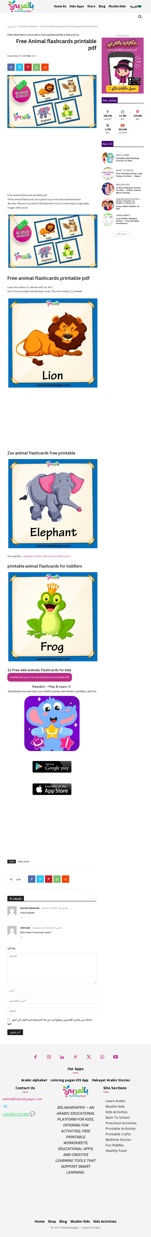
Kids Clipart (123, 155)
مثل (107, 111)
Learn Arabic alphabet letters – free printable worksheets (127, 221)
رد (21, 917)
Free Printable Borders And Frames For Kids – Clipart (129, 175)
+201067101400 (16, 1114)
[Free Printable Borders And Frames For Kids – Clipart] (108, 173)
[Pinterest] (28, 67)
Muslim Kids (123, 185)
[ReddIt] (45, 67)
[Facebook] (11, 67)
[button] (140, 16)
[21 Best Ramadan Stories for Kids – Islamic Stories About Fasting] (108, 189)
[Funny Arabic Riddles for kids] (108, 204)
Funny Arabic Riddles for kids (128, 207)
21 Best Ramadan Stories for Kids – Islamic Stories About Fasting (128, 190)
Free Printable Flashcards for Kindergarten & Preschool (69, 26)
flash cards (23, 861)
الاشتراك (122, 124)
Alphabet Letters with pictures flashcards (46, 556)
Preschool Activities (27, 26)
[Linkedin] (62, 1058)
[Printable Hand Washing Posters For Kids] (108, 158)
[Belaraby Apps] (21, 6)
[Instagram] (49, 1058)
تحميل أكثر (121, 233)
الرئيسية (11, 26)
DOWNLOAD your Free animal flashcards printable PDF (39, 677)
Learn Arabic (123, 215)
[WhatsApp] (36, 67)
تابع (122, 111)
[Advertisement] (51, 163)
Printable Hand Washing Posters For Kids (127, 159)
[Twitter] (19, 67)
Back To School (125, 170)
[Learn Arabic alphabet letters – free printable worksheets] (108, 219)
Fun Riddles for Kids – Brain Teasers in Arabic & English (128, 201)
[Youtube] (115, 1058)
